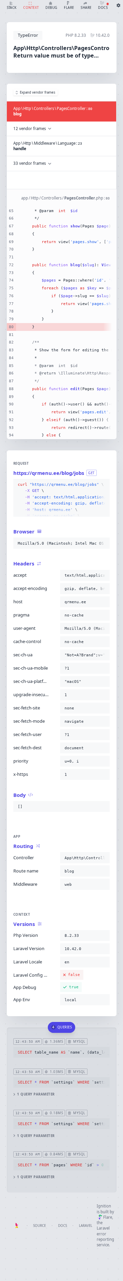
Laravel (85, 1225)
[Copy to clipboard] (103, 484)
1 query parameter (35, 1094)
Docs (62, 1225)
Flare (107, 1217)
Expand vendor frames (37, 92)
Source (39, 1225)
